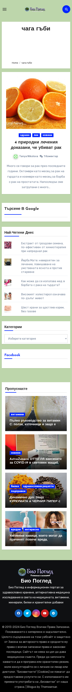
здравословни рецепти (38, 486)
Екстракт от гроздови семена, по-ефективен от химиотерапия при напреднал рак (43, 247)
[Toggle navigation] (4, 9)
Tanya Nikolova (28, 156)
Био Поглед (36, 581)
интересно (32, 529)
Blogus (31, 686)
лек (36, 135)
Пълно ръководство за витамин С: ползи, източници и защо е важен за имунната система (35, 424)
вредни (16, 529)
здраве (25, 135)
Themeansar (49, 686)
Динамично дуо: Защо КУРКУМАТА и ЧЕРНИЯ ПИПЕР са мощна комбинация (36, 501)
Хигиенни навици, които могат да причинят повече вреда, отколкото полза (36, 539)
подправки (18, 491)
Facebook (12, 355)
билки (15, 486)
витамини (17, 414)
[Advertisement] (36, 46)
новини (47, 135)
